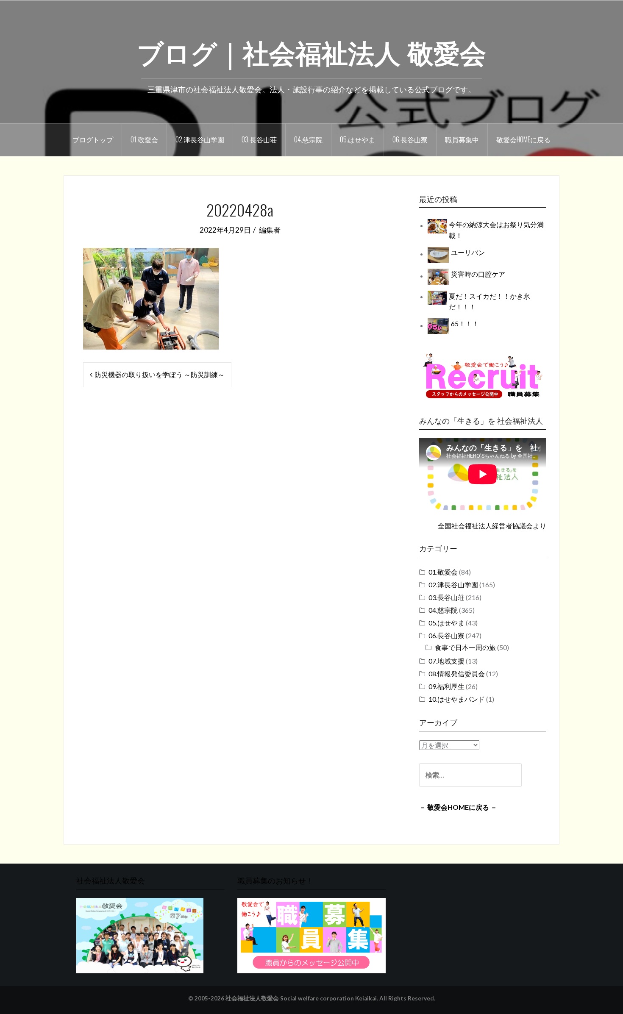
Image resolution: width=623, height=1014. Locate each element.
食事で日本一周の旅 (465, 647)
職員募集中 (462, 139)
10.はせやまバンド (456, 699)
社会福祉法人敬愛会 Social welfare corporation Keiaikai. (301, 998)
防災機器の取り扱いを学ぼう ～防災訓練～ (160, 374)
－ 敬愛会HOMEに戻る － (458, 807)
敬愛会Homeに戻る (523, 139)
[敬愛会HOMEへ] (139, 935)
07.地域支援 (446, 661)
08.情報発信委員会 (456, 674)
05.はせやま (357, 139)
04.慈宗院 (308, 139)
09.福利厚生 (446, 686)
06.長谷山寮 (410, 139)
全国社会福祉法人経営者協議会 (485, 526)
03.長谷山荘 (259, 139)
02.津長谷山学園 (199, 139)
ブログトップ (92, 139)
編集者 (270, 229)
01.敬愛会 (144, 139)
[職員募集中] (482, 376)
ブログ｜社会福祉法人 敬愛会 (311, 51)
